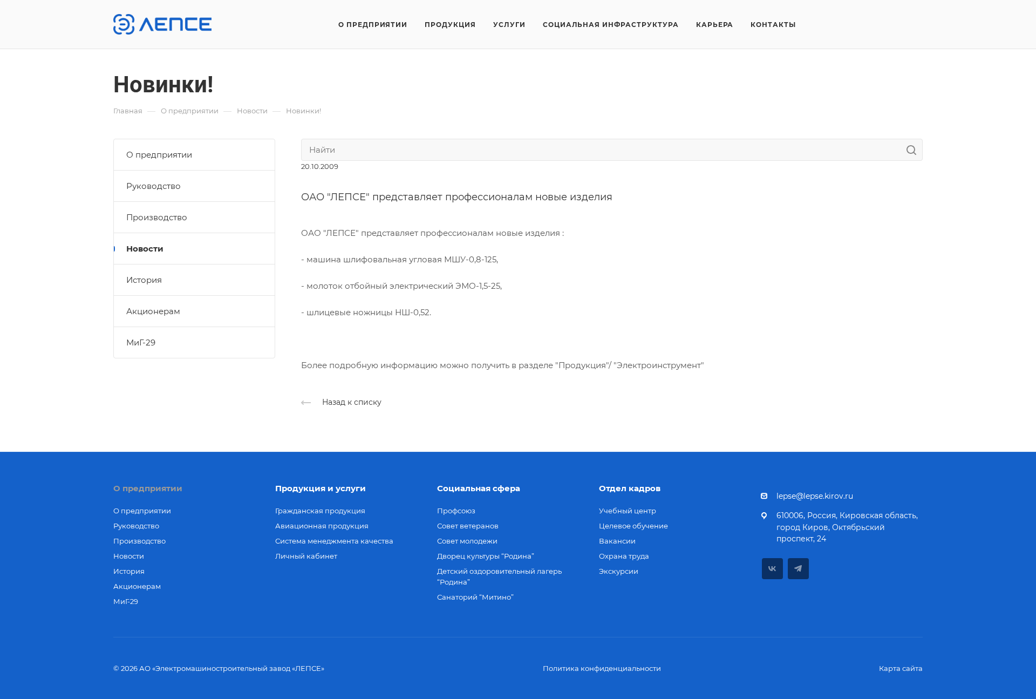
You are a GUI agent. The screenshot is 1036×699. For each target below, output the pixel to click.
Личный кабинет (306, 556)
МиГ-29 (140, 342)
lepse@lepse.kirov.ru (814, 496)
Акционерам (153, 311)
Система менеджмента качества (334, 541)
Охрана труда (624, 556)
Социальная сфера (478, 488)
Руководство (153, 186)
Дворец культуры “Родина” (485, 556)
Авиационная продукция (322, 525)
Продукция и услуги (320, 488)
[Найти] (914, 150)
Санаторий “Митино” (475, 597)
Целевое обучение (633, 525)
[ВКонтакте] (772, 568)
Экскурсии (618, 571)
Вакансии (617, 541)
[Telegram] (798, 568)
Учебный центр (627, 510)
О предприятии (159, 155)
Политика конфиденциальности (602, 668)
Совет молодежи (467, 541)
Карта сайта (901, 668)
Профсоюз (456, 510)
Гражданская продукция (320, 510)
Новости (144, 248)
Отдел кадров (629, 488)
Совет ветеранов (468, 525)
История (144, 280)
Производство (156, 217)
